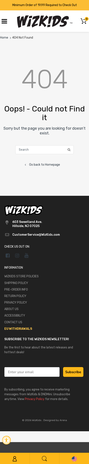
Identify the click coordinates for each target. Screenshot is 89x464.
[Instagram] (17, 255)
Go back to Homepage (44, 165)
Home (4, 37)
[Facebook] (7, 255)
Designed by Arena (55, 420)
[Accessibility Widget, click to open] (6, 440)
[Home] (45, 21)
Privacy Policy (34, 399)
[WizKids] (23, 210)
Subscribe (73, 372)
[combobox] (44, 149)
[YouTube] (26, 255)
